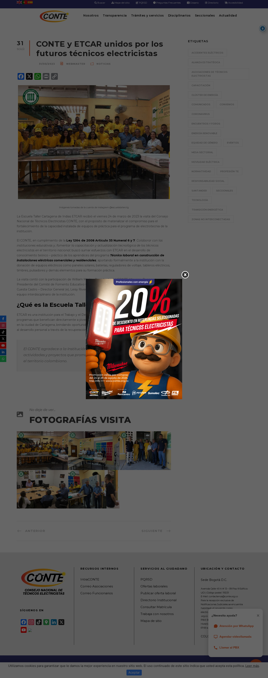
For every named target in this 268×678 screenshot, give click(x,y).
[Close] (185, 275)
